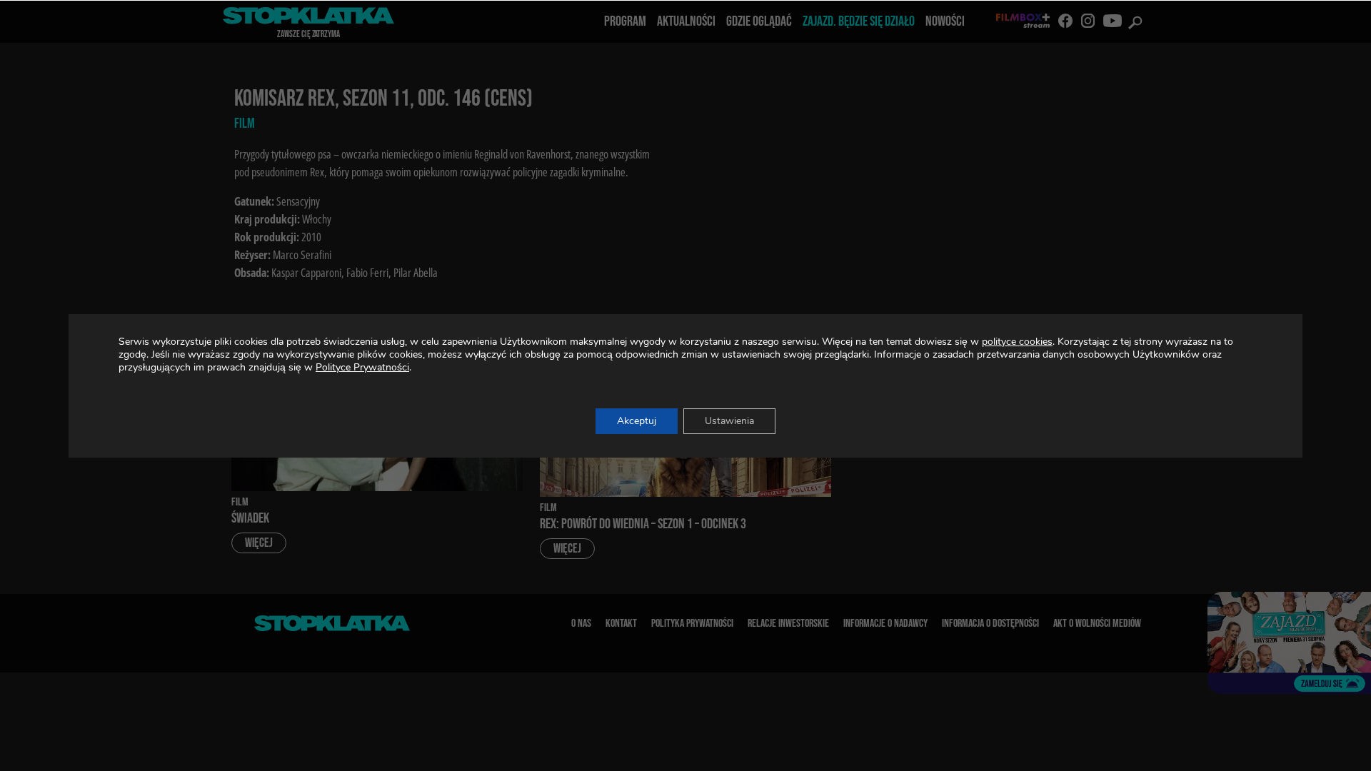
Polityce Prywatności (362, 367)
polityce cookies (1017, 341)
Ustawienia (729, 421)
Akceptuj (636, 421)
